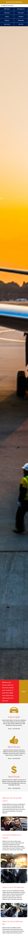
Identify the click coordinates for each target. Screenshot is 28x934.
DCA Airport (21, 12)
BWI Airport (7, 9)
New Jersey (7, 24)
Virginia (7, 16)
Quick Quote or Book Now (14, 2)
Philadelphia (21, 20)
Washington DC (21, 9)
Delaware (7, 20)
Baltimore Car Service (8, 5)
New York (21, 24)
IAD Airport (7, 12)
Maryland (21, 16)
